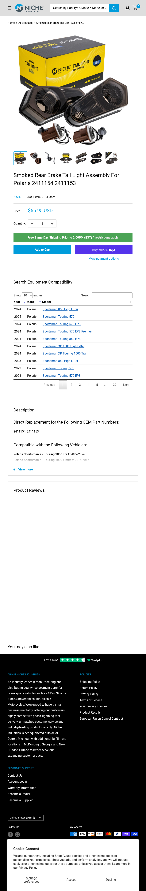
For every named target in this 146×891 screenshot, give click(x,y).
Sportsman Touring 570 (58, 316)
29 (114, 385)
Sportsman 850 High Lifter (60, 309)
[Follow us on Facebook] (10, 834)
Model (46, 302)
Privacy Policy (27, 868)
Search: (86, 295)
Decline (111, 880)
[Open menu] (9, 7)
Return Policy (88, 688)
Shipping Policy (90, 682)
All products (25, 22)
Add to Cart (42, 249)
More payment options (104, 258)
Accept (71, 880)
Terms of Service (91, 700)
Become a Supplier (20, 800)
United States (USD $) (22, 817)
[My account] (127, 8)
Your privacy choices (93, 706)
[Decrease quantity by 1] (32, 224)
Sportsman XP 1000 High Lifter (63, 346)
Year (17, 302)
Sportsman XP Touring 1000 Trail (65, 353)
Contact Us (15, 775)
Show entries (27, 295)
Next (126, 385)
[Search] (114, 8)
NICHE (17, 196)
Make (31, 302)
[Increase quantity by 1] (52, 224)
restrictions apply (106, 237)
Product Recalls (90, 712)
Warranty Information (22, 788)
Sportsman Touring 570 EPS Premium (68, 331)
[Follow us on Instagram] (17, 834)
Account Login (17, 781)
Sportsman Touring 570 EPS (62, 324)
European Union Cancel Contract (101, 718)
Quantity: (19, 223)
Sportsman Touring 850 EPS (62, 339)
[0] (135, 8)
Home (11, 22)
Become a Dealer (19, 794)
